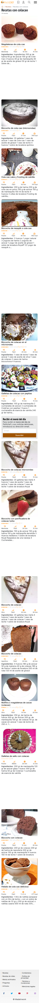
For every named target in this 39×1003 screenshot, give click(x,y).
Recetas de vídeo (9, 976)
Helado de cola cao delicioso (15, 886)
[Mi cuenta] (23, 2)
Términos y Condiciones (25, 982)
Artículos (6, 986)
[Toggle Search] (29, 2)
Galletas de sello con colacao (15, 756)
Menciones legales (28, 986)
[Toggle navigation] (35, 2)
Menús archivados (9, 979)
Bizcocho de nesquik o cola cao (16, 228)
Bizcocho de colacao (11, 605)
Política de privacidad (25, 977)
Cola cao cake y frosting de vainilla (18, 177)
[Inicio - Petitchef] (2, 7)
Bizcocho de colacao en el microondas (13, 343)
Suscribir (19, 435)
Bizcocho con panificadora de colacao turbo (15, 519)
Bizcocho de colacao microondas (17, 470)
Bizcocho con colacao (12, 838)
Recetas (5, 973)
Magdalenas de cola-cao (13, 44)
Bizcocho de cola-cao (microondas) (18, 128)
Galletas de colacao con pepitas (16, 393)
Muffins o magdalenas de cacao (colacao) (16, 703)
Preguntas (6, 983)
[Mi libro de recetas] (18, 2)
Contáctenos (26, 973)
